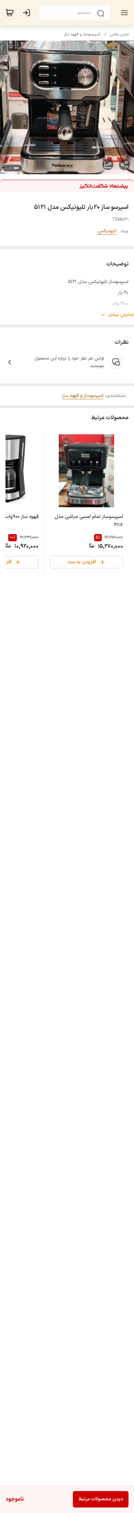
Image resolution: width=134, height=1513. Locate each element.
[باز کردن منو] (123, 12)
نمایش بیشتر (121, 314)
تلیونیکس (107, 231)
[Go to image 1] (16, 168)
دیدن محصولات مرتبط (100, 1499)
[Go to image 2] (10, 168)
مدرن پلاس (119, 34)
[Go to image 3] (6, 168)
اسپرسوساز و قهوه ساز (82, 34)
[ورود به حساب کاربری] (27, 12)
